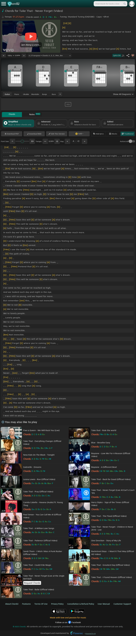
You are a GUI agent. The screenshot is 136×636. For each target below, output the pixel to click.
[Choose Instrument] (60, 94)
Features (26, 604)
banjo (44, 94)
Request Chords (32, 583)
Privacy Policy (57, 604)
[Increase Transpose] (84, 141)
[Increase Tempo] (24, 55)
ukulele (26, 94)
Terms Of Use (41, 604)
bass (54, 94)
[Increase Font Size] (32, 141)
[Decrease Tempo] (3, 55)
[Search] (124, 3)
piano (16, 94)
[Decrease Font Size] (12, 141)
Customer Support (122, 604)
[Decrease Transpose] (67, 141)
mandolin (35, 94)
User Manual (104, 604)
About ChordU (11, 604)
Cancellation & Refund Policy (80, 604)
